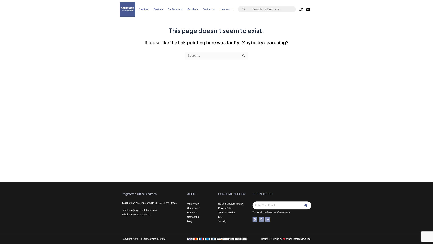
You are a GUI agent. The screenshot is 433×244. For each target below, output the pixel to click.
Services (158, 9)
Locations (225, 9)
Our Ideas (192, 9)
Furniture (144, 9)
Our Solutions (175, 9)
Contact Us (208, 9)
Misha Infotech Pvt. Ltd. (298, 239)
